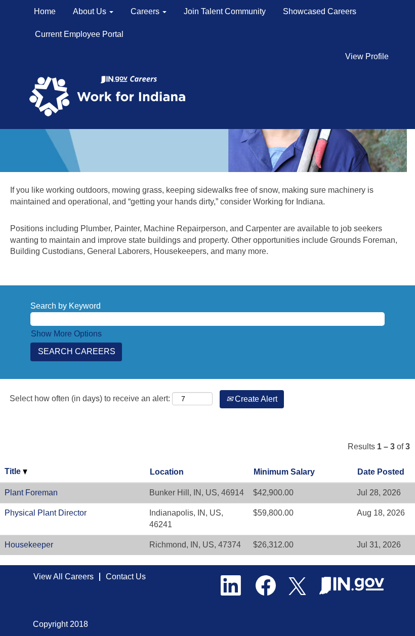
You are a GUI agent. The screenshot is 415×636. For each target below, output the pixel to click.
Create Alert (255, 399)
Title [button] (14, 471)
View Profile (367, 56)
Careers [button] (146, 11)
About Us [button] (90, 11)
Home (45, 11)
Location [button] (167, 472)
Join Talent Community (225, 11)
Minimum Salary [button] (284, 472)
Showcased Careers (319, 11)
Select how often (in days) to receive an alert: (90, 398)
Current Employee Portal (79, 34)
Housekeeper (29, 544)
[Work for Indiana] (110, 95)
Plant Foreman (31, 492)
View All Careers (63, 576)
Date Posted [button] (380, 472)
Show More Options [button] (66, 333)
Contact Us (126, 576)
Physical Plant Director (46, 512)
